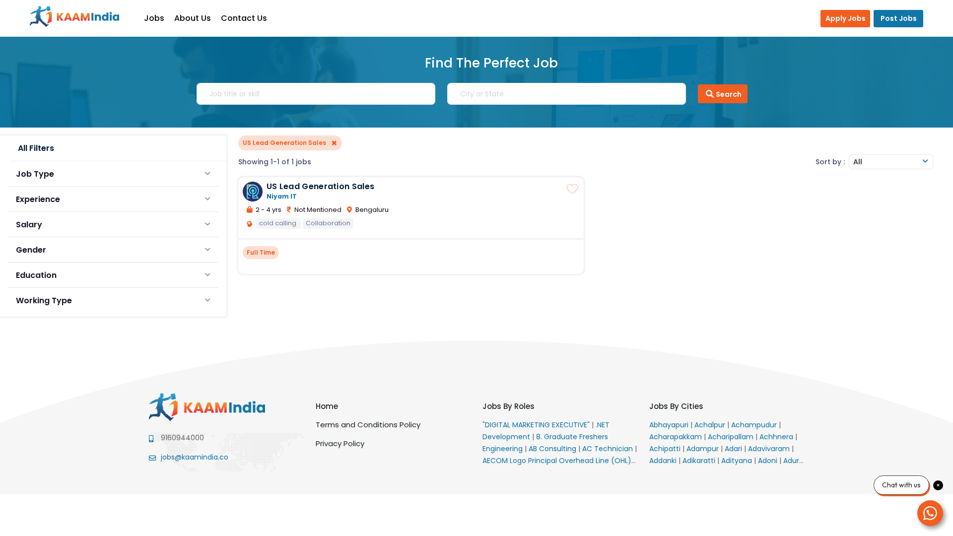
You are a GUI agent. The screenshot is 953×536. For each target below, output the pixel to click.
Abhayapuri (669, 425)
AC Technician (608, 449)
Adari (734, 449)
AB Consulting (553, 449)
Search (729, 94)
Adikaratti (699, 461)
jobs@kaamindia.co (194, 457)
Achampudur (755, 425)
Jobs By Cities (676, 406)
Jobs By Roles (508, 406)
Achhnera (777, 437)
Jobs (154, 18)
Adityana (737, 461)
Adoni (768, 461)
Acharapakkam (676, 437)
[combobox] (891, 161)
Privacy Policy (340, 443)
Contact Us (244, 18)
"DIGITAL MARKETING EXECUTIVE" (537, 425)
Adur (792, 461)
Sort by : (830, 162)
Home (327, 406)
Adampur (703, 449)
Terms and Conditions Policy (368, 424)
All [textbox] (857, 162)
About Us (192, 18)
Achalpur (710, 425)
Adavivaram (770, 449)
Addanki (664, 461)
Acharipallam (731, 437)
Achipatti (665, 449)
